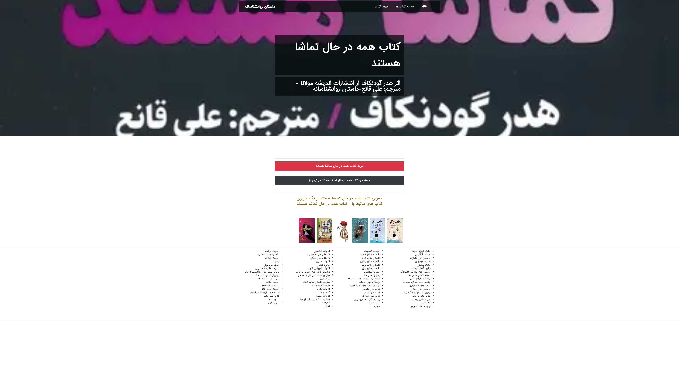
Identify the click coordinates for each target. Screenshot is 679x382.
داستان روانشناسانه (260, 7)
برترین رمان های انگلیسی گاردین (261, 272)
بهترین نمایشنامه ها (268, 279)
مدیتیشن (426, 303)
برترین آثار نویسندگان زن (417, 292)
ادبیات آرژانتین (372, 272)
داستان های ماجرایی (318, 254)
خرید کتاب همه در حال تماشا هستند (340, 166)
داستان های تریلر (371, 265)
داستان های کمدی (421, 289)
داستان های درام (371, 258)
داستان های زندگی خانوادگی (415, 272)
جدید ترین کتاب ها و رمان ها (364, 279)
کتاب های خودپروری (420, 286)
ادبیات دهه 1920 (270, 289)
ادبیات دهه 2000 (321, 286)
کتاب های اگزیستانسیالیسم (264, 292)
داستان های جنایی (370, 261)
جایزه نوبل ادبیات (421, 251)
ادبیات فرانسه (272, 251)
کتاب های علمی (271, 296)
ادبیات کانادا (323, 289)
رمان (276, 261)
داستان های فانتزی (420, 258)
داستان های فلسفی (369, 254)
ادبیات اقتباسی (322, 251)
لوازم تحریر (273, 303)
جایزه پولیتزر (424, 265)
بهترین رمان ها (372, 275)
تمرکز (327, 306)
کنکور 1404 (273, 299)
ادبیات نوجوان (423, 261)
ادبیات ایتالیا (272, 282)
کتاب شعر (325, 292)
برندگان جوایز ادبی (420, 279)
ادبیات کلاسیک (372, 251)
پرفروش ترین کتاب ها (267, 275)
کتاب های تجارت (371, 296)
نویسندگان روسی (421, 299)
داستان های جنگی (320, 258)
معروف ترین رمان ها (419, 275)
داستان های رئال (371, 268)
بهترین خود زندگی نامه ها (417, 282)
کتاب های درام (372, 292)
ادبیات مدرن (323, 261)
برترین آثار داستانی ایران (367, 299)
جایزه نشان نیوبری (421, 268)
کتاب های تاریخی (421, 296)
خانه (424, 6)
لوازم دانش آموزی (421, 306)
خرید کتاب (381, 6)
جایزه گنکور (324, 265)
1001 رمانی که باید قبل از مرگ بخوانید (314, 301)
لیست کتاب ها (404, 6)
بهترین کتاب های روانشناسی (365, 286)
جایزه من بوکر (271, 265)
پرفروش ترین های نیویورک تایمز (312, 272)
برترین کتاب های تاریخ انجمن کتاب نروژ (313, 277)
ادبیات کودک (272, 258)
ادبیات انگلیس (423, 254)
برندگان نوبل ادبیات (369, 282)
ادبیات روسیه (323, 296)
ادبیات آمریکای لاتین (319, 268)
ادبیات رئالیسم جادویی (267, 268)
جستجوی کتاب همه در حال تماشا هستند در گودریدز (339, 180)
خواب (377, 306)
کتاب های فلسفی (371, 289)
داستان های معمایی (268, 254)
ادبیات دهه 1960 (270, 286)
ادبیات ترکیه (373, 303)
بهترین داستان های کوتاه (316, 282)
